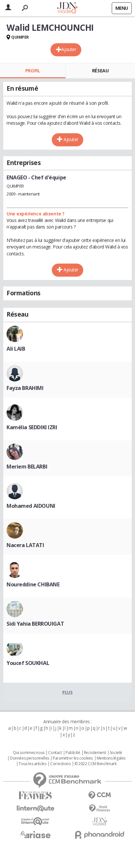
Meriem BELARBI (27, 466)
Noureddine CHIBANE (33, 584)
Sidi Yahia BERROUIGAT (35, 623)
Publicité (73, 752)
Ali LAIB (16, 348)
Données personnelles (29, 758)
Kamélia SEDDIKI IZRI (32, 427)
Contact (55, 752)
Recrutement (95, 752)
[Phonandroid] (100, 835)
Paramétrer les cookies (73, 758)
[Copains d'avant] (35, 821)
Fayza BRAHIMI (25, 388)
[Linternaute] (35, 808)
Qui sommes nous (29, 752)
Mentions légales (111, 758)
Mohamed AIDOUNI (31, 505)
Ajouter (68, 49)
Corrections (60, 764)
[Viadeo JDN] (100, 822)
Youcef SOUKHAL (28, 663)
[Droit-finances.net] (100, 808)
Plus (67, 692)
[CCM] (100, 795)
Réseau (100, 70)
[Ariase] (35, 834)
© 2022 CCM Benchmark (95, 764)
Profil (32, 70)
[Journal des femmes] (35, 795)
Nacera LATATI (25, 545)
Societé (116, 752)
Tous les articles (32, 764)
